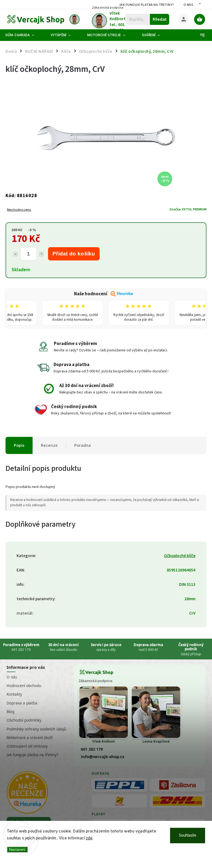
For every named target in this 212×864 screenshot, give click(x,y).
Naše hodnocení (103, 294)
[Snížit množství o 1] (15, 254)
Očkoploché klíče (179, 556)
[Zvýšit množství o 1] (41, 254)
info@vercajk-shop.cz (102, 756)
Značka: (187, 209)
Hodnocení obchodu (24, 685)
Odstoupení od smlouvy (27, 746)
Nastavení (17, 849)
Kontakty (14, 694)
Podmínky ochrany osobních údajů (36, 729)
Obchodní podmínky (24, 720)
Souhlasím (187, 835)
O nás (189, 4)
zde (89, 838)
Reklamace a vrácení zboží (29, 737)
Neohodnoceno (19, 210)
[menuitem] (24, 35)
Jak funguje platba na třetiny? (146, 4)
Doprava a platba (22, 703)
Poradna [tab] (82, 445)
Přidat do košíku (73, 254)
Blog (10, 711)
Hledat (160, 19)
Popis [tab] (19, 445)
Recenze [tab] (49, 445)
